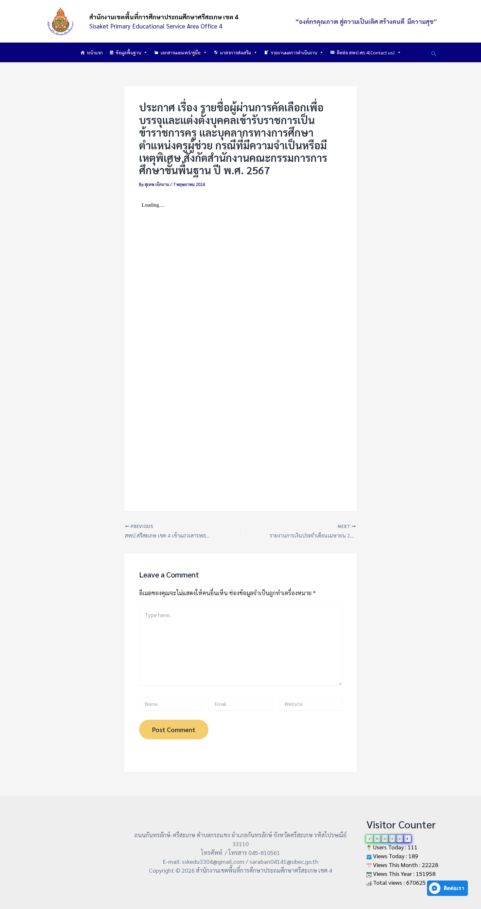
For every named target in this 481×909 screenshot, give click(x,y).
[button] (434, 52)
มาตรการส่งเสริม (235, 52)
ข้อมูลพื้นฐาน (128, 52)
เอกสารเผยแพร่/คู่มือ (181, 52)
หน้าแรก (95, 52)
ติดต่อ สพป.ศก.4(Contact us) (366, 52)
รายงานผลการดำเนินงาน (294, 52)
